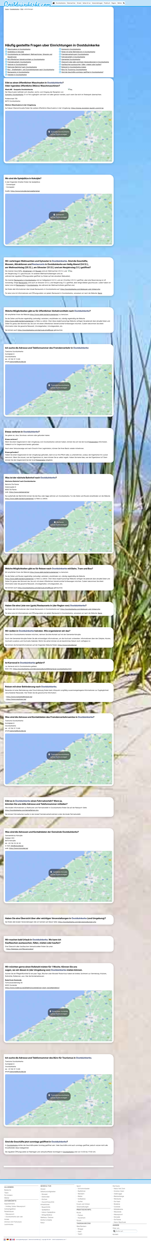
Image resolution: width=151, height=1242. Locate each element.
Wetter (119, 3)
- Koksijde (116, 1217)
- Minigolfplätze (46, 1215)
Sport (79, 1186)
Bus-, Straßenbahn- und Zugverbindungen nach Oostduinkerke (31, 69)
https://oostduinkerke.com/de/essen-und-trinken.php (80, 289)
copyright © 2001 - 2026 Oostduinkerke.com (53, 1239)
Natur (42, 1223)
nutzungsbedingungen (21, 1239)
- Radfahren (81, 1191)
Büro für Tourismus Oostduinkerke (74, 69)
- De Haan (116, 1201)
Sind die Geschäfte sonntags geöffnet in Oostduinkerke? (82, 72)
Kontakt (115, 1234)
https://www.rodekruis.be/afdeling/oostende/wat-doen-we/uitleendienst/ (32, 988)
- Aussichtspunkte (47, 1202)
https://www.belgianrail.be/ (19, 492)
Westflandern (81, 1226)
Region (114, 3)
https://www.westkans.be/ (16, 699)
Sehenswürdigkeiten (47, 1191)
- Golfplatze (81, 1199)
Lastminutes (8, 1224)
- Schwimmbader (83, 1188)
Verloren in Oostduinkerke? (17, 64)
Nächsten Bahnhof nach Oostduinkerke (22, 67)
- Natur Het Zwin (119, 1188)
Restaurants (38, 264)
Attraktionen (27, 271)
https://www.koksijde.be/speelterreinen (25, 191)
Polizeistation (93, 442)
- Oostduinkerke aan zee (13, 1217)
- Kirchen (43, 1199)
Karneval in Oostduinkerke (71, 49)
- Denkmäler (45, 1197)
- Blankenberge (118, 1196)
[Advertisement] (130, 57)
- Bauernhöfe (45, 1207)
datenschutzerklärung (34, 1239)
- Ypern (79, 1234)
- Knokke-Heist (118, 1191)
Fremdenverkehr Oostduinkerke (19, 62)
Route (79, 1212)
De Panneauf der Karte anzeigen (58, 523)
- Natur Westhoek (119, 1222)
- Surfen (80, 1201)
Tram (47, 496)
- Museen (44, 1194)
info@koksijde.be (17, 846)
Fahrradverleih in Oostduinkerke (73, 57)
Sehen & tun (87, 3)
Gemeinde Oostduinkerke (70, 59)
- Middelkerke (118, 1209)
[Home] (53, 3)
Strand (79, 3)
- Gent (79, 1231)
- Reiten (79, 1196)
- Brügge (80, 1229)
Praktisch (107, 3)
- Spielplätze (45, 1210)
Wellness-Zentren (46, 1217)
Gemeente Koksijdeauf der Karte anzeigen (58, 873)
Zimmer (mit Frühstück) (13, 1222)
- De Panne (117, 1219)
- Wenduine (117, 1199)
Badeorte (7, 1190)
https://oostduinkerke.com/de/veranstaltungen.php (77, 922)
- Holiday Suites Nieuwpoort (14, 1206)
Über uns (116, 1228)
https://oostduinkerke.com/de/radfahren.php (22, 810)
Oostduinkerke (61, 3)
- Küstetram (81, 1218)
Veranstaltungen (97, 3)
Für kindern (8, 1195)
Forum (79, 1220)
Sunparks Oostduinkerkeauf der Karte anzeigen (59, 133)
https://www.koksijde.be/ (67, 645)
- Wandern (80, 1194)
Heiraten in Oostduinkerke (17, 75)
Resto (100, 293)
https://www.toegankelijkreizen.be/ (19, 697)
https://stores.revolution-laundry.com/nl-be (87, 108)
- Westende (117, 1212)
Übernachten (71, 3)
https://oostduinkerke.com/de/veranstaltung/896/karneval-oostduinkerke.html (42, 669)
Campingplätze (9, 1209)
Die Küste (116, 1186)
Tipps (6, 1193)
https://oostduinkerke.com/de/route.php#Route (35, 330)
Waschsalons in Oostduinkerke (19, 49)
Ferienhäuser (9, 1211)
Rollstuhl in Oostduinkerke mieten (73, 67)
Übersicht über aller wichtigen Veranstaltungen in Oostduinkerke (85, 62)
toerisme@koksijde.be (17, 362)
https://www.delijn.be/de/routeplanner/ (44, 314)
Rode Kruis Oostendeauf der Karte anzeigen (59, 1012)
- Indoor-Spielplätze (47, 1212)
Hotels (6, 1219)
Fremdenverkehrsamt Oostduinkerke (75, 54)
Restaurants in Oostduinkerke (18, 72)
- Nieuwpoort (9, 1214)
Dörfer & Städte (46, 1220)
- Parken (80, 1215)
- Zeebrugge (117, 1194)
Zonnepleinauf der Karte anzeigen (58, 216)
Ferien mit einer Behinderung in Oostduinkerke (78, 52)
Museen (38, 271)
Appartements (9, 1204)
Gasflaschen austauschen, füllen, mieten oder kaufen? (81, 64)
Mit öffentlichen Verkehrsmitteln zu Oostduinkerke (26, 59)
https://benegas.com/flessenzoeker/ (19, 949)
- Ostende (116, 1207)
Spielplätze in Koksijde (16, 52)
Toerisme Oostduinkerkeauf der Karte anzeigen (59, 386)
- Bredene (116, 1204)
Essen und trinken (83, 1204)
